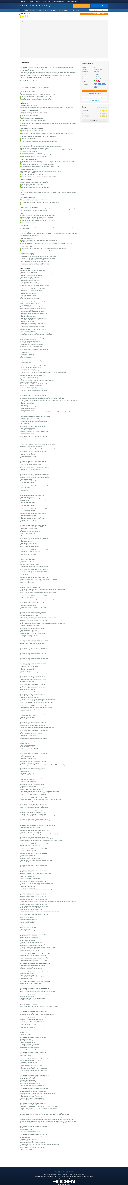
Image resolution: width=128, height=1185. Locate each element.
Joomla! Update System (96, 93)
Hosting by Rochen (64, 1184)
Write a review (94, 120)
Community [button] (45, 10)
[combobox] (98, 10)
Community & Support (59, 1)
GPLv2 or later (97, 77)
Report (29, 81)
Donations (29, 65)
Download (81, 6)
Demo (88, 97)
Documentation (95, 100)
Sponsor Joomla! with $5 (67, 1176)
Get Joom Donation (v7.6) (95, 14)
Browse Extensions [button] (30, 10)
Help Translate (77, 1176)
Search (39, 10)
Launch (99, 6)
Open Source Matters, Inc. (62, 1179)
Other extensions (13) (44, 87)
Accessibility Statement (40, 1176)
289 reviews (22, 18)
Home (22, 10)
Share (34, 81)
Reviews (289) (33, 87)
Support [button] (53, 10)
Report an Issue (85, 1176)
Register (78, 10)
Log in (72, 10)
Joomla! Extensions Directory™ (36, 5)
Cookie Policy (57, 1176)
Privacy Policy (50, 1176)
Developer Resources (72, 1)
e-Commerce (24, 65)
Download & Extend (34, 1)
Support (101, 97)
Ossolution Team (98, 69)
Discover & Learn (46, 1)
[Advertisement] (94, 133)
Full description (24, 87)
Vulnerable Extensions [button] (63, 10)
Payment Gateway (37, 65)
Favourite (22, 81)
